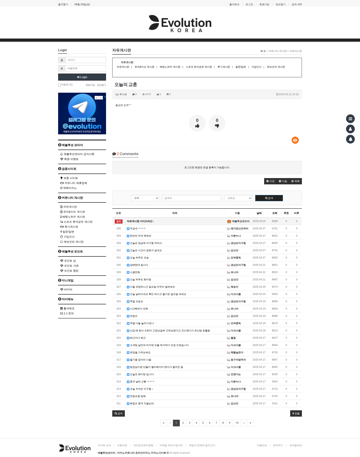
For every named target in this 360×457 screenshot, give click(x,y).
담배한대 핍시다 (138, 264)
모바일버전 (295, 445)
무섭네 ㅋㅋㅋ (137, 228)
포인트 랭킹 (71, 270)
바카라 (67, 289)
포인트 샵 (69, 260)
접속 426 (297, 4)
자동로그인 (67, 84)
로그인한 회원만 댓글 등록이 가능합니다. (207, 167)
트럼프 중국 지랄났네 (141, 403)
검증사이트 (68, 168)
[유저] (350, 129)
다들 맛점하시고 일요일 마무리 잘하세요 (152, 286)
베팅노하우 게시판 (73, 216)
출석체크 (234, 4)
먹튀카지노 (69, 188)
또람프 (133, 316)
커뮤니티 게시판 (72, 197)
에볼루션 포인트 (72, 251)
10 (237, 422)
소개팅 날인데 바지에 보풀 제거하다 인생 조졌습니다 (159, 345)
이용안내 (262, 445)
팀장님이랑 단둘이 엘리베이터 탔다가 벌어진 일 (156, 367)
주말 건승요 (136, 301)
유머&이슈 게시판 (73, 211)
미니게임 (67, 280)
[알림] (350, 139)
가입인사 (69, 236)
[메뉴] (350, 118)
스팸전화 (134, 272)
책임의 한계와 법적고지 (202, 445)
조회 (274, 213)
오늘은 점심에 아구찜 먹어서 (145, 243)
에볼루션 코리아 (72, 145)
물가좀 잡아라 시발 (140, 359)
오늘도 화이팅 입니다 (141, 374)
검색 (270, 198)
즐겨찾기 (63, 4)
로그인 (249, 4)
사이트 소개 (104, 445)
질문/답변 (68, 231)
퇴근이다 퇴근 (137, 337)
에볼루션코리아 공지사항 (78, 154)
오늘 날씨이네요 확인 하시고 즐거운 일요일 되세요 (157, 294)
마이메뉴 (67, 299)
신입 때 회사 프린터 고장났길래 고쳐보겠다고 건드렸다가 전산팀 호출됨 (169, 330)
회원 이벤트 (71, 159)
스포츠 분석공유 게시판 (77, 221)
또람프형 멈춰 (137, 396)
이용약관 (122, 445)
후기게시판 (71, 226)
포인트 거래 (71, 265)
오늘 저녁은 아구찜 (141, 388)
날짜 (259, 213)
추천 (286, 213)
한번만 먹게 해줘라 (140, 235)
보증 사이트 (70, 178)
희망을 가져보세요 (140, 352)
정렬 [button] (297, 413)
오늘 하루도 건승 (139, 257)
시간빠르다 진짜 (138, 308)
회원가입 (264, 4)
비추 (296, 213)
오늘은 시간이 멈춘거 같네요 (145, 250)
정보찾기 (281, 4)
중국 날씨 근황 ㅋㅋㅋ (141, 381)
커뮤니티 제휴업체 (75, 183)
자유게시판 (69, 206)
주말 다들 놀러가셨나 (141, 323)
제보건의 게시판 (73, 241)
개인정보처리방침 (143, 445)
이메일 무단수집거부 (171, 445)
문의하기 (278, 445)
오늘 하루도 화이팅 (140, 279)
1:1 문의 (68, 313)
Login (83, 77)
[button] (270, 181)
